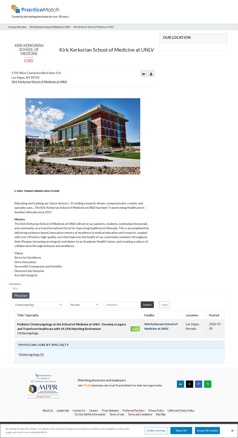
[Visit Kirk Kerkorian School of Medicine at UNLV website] (30, 50)
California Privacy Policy (180, 410)
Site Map (161, 414)
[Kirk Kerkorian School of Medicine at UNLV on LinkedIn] (144, 73)
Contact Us (79, 410)
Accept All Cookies (207, 430)
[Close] (232, 430)
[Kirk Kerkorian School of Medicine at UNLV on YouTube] (151, 73)
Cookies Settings (156, 430)
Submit (147, 304)
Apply (135, 328)
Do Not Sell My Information (90, 414)
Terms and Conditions (140, 414)
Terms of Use (116, 414)
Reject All (181, 430)
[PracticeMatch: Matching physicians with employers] (40, 9)
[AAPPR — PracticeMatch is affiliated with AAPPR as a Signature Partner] (43, 386)
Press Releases (110, 410)
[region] (119, 431)
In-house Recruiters (17, 27)
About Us (48, 410)
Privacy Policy (156, 410)
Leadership (63, 410)
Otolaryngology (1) (31, 354)
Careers (93, 410)
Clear (164, 304)
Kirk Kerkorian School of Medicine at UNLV (50, 27)
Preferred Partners (133, 410)
